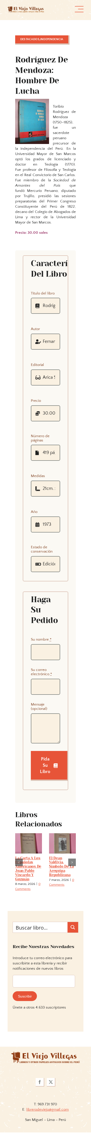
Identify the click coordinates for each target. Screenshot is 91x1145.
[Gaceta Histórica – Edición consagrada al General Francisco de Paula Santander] (29, 835)
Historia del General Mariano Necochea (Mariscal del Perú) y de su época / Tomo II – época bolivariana (63, 875)
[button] (19, 871)
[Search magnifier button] (72, 944)
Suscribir (25, 1013)
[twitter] (51, 1099)
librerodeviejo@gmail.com (47, 1127)
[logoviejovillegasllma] (45, 1071)
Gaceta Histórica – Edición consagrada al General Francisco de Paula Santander (28, 873)
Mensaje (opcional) (39, 706)
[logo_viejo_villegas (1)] (26, 8)
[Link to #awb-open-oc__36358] (79, 9)
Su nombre (41, 639)
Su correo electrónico (41, 672)
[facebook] (40, 1099)
